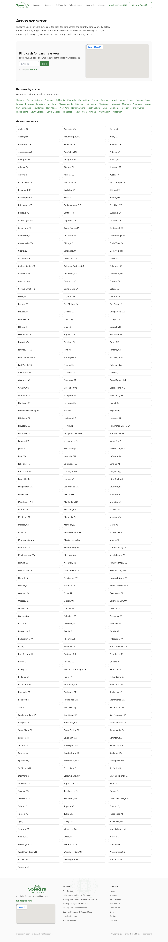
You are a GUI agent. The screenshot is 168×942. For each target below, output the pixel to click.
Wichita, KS (23, 859)
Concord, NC (70, 281)
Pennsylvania (138, 108)
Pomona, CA (69, 646)
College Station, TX (26, 266)
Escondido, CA (24, 334)
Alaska (30, 100)
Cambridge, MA (25, 220)
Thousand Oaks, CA (119, 798)
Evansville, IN (116, 334)
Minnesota (91, 104)
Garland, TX (115, 372)
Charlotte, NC (70, 235)
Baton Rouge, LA (117, 182)
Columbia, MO (24, 273)
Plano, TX (22, 646)
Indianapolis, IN (117, 433)
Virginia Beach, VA (118, 829)
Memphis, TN (70, 517)
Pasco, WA (23, 623)
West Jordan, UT (117, 844)
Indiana (139, 100)
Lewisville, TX (24, 479)
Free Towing (68, 891)
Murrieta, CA (70, 555)
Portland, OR (70, 654)
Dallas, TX (114, 289)
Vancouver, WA (116, 821)
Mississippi (104, 104)
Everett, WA (23, 342)
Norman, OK (70, 585)
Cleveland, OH (70, 258)
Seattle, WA (23, 745)
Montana (126, 104)
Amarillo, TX (69, 144)
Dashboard (147, 934)
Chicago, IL (69, 243)
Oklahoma (115, 108)
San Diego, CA (70, 715)
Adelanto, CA (70, 129)
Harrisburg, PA (116, 395)
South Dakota (53, 111)
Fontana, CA (115, 349)
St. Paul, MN (115, 768)
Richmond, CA (70, 684)
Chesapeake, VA (25, 243)
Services (36, 5)
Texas (77, 111)
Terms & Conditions (132, 934)
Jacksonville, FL (71, 441)
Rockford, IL (23, 699)
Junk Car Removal (70, 916)
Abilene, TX (23, 129)
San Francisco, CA (118, 715)
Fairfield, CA (69, 342)
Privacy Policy (116, 934)
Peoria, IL (68, 631)
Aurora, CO (69, 174)
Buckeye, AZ (23, 212)
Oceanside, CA (116, 593)
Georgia (104, 100)
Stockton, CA (24, 783)
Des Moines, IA (71, 304)
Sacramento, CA (117, 699)
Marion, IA (23, 509)
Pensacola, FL (24, 631)
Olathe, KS (23, 608)
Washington (104, 111)
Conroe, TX (115, 281)
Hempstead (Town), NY (28, 410)
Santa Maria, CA (117, 730)
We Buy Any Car (69, 920)
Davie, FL (22, 296)
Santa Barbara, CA (118, 722)
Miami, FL (22, 532)
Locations (49, 5)
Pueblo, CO (69, 661)
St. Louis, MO (70, 768)
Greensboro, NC (117, 387)
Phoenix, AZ (69, 639)
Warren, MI (115, 836)
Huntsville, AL (24, 433)
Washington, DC (25, 844)
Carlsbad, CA (115, 220)
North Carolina (78, 108)
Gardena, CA (70, 372)
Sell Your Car (61, 5)
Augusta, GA (115, 167)
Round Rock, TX (71, 699)
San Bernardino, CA (27, 715)
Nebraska (137, 104)
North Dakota (94, 108)
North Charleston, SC (119, 585)
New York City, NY (118, 570)
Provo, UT (22, 661)
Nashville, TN (70, 562)
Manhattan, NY (71, 502)
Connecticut (84, 100)
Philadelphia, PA (25, 639)
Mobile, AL (114, 540)
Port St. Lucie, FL (25, 654)
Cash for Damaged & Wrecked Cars (77, 912)
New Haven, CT (25, 570)
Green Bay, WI (70, 387)
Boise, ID (68, 197)
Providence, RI (116, 654)
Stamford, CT (24, 775)
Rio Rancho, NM (117, 684)
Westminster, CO (117, 852)
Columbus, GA (70, 273)
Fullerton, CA (116, 365)
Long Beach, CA (25, 486)
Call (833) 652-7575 (24, 901)
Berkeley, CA (69, 190)
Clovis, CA (114, 258)
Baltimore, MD (70, 182)
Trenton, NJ (115, 806)
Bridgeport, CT (25, 205)
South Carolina (38, 111)
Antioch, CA (115, 152)
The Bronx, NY (70, 798)
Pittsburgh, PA (116, 639)
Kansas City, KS (71, 448)
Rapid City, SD (116, 669)
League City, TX (116, 471)
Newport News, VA (118, 578)
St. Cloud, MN (24, 768)
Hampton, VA (70, 395)
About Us (113, 895)
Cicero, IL (22, 250)
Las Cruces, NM (25, 471)
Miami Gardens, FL (72, 532)
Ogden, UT (69, 600)
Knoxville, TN (70, 456)
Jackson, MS (23, 441)
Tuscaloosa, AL (116, 814)
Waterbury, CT (70, 844)
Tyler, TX (22, 821)
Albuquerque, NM (72, 136)
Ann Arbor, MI (70, 152)
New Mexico (52, 108)
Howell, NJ (68, 425)
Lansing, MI (115, 464)
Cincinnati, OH (70, 250)
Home (112, 891)
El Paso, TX (23, 327)
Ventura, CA (23, 829)
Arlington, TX (24, 159)
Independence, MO (73, 433)
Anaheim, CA (115, 144)
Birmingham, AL (25, 197)
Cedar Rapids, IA (71, 228)
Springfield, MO (71, 760)
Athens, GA (23, 167)
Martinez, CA (70, 509)
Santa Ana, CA (70, 722)
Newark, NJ (23, 578)
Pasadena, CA (116, 616)
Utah (84, 111)
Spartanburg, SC (71, 753)
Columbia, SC (116, 266)
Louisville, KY (116, 486)
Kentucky (29, 104)
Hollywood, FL (70, 418)
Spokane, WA (116, 753)
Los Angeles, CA (71, 486)
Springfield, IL (24, 760)
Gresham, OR (24, 395)
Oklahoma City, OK (118, 600)
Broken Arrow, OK (72, 205)
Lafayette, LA (116, 456)
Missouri (116, 104)
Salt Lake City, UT (72, 707)
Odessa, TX (23, 600)
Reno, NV (68, 677)
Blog (112, 912)
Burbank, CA (115, 212)
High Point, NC (116, 410)
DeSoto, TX (23, 311)
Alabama (20, 100)
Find (44, 63)
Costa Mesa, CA (71, 289)
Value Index (90, 5)
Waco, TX (68, 836)
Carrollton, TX (24, 228)
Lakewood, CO (70, 464)
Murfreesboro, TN (26, 555)
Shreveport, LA (71, 745)
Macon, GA (69, 494)
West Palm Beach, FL (27, 852)
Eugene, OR (69, 334)
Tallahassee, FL (71, 791)
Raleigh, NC (23, 669)
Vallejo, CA (69, 821)
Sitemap (113, 920)
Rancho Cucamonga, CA (75, 669)
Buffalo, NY (69, 212)
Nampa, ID (23, 562)
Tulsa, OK (68, 814)
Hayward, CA (70, 403)
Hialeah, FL (69, 410)
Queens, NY (115, 661)
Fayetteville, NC (25, 349)
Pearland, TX (115, 623)
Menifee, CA (115, 517)
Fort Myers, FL (70, 357)
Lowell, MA (23, 494)
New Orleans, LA (71, 570)
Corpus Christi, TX (26, 289)
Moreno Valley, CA (118, 547)
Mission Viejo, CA (72, 540)
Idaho (122, 100)
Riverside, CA (24, 692)
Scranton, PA (116, 737)
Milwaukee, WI (116, 532)
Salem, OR (23, 707)
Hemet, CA (114, 403)
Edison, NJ (68, 319)
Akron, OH (114, 129)
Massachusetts (66, 104)
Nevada (148, 104)
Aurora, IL (22, 174)
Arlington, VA (70, 159)
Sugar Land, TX (71, 783)
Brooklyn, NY (116, 205)
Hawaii (114, 100)
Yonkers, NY (23, 867)
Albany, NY (23, 136)
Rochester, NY (116, 692)
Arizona (38, 100)
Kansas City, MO (117, 448)
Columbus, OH (116, 273)
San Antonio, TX (117, 707)
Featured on (115, 908)
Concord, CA (24, 281)
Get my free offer (140, 5)
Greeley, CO (23, 387)
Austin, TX (114, 174)
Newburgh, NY (70, 578)
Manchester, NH (25, 502)
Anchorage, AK (25, 152)
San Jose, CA (23, 722)
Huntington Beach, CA (120, 425)
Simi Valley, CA (116, 745)
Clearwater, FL (24, 258)
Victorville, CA (70, 829)
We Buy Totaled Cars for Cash (75, 908)
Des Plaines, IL (116, 304)
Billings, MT (115, 190)
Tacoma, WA (23, 791)
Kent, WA (22, 456)
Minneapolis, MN (26, 540)
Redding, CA (23, 677)
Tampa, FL (114, 791)
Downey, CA (23, 319)
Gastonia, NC (24, 380)
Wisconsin (117, 111)
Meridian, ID (69, 524)
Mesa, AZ (114, 524)
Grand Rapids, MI (118, 380)
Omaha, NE (69, 608)
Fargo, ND (114, 342)
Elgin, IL (67, 327)
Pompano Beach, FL (119, 646)
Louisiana (40, 104)
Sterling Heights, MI (119, 775)
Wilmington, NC (71, 859)
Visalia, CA (23, 836)
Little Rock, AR (116, 479)
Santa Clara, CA (25, 730)
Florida (95, 100)
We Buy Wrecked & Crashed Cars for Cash (80, 899)
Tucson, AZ (23, 814)
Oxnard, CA (23, 616)
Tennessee (67, 111)
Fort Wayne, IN (116, 357)
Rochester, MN (70, 692)
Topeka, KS (69, 806)
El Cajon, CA (115, 319)
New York (64, 108)
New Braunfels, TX (118, 562)
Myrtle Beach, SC (117, 555)
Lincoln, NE (69, 479)
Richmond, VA (24, 684)
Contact (101, 5)
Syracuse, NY (116, 783)
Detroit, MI (69, 311)
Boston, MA (115, 197)
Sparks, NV (23, 753)
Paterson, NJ (69, 623)
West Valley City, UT (73, 852)
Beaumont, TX (24, 190)
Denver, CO (23, 304)
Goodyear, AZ (70, 380)
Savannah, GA (70, 737)
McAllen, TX (115, 509)
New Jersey (39, 108)
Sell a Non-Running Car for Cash (76, 895)
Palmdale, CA (70, 616)
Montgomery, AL (71, 547)
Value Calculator (76, 5)
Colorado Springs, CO (74, 266)
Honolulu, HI (115, 418)
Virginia (92, 111)
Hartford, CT (24, 403)
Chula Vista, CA (116, 243)
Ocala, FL (68, 593)
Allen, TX (113, 136)
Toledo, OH (23, 806)
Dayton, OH (69, 296)
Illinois (130, 100)
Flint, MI (67, 349)
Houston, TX (24, 425)
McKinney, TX (24, 517)
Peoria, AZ (114, 631)
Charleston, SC (25, 235)
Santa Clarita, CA (71, 730)
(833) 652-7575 (31, 69)
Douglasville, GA (117, 311)
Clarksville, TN (116, 250)
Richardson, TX (116, 677)
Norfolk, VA (23, 585)
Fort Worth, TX (25, 365)
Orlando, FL (115, 608)
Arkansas (49, 100)
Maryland (52, 104)
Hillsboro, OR (24, 418)
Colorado (71, 100)
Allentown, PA (24, 144)
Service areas (115, 899)
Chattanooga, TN (117, 235)
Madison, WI (115, 494)
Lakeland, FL (24, 464)
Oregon (125, 108)
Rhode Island (22, 111)
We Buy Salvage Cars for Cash (75, 903)
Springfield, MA (117, 760)
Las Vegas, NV (70, 471)
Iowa (147, 100)
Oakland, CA (24, 593)
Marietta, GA (115, 502)
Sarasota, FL (23, 737)
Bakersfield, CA (25, 182)
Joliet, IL (21, 448)
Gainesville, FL (24, 372)
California (60, 100)
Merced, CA (23, 524)
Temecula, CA (24, 798)
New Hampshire (23, 108)
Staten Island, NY (72, 775)
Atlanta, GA (69, 167)
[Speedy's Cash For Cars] (37, 889)
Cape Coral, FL (70, 220)
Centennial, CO (116, 228)
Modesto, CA (24, 547)
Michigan (79, 104)
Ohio (105, 108)
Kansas (19, 104)
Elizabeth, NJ (115, 327)
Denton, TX (115, 296)
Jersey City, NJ (116, 441)
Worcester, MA (116, 859)
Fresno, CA (69, 365)
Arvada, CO (115, 159)
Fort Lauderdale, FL (27, 357)
